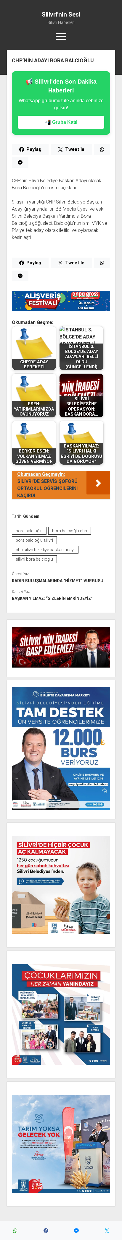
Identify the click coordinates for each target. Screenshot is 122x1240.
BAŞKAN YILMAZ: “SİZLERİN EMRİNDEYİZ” (52, 598)
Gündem (31, 516)
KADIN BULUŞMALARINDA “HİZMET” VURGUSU (57, 580)
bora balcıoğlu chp (69, 530)
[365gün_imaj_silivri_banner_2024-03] (61, 309)
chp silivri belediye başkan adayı (45, 549)
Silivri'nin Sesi (61, 14)
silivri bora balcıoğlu (34, 559)
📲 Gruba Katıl (61, 122)
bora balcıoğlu (29, 530)
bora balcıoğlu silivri (34, 540)
